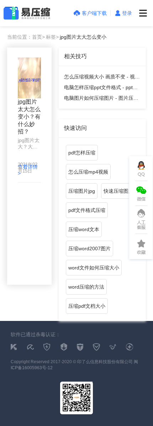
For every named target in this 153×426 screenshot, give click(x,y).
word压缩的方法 (86, 287)
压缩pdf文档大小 (86, 306)
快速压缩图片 (118, 191)
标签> (52, 37)
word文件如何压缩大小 (93, 268)
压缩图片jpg (81, 191)
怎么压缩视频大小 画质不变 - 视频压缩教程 (102, 78)
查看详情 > (28, 170)
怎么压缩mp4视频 (88, 172)
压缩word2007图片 (89, 248)
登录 (127, 13)
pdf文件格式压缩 (86, 210)
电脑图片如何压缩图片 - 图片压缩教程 (101, 99)
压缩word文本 (83, 229)
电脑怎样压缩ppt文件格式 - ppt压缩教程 (101, 88)
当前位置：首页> (26, 37)
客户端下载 (94, 13)
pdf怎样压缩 (81, 152)
